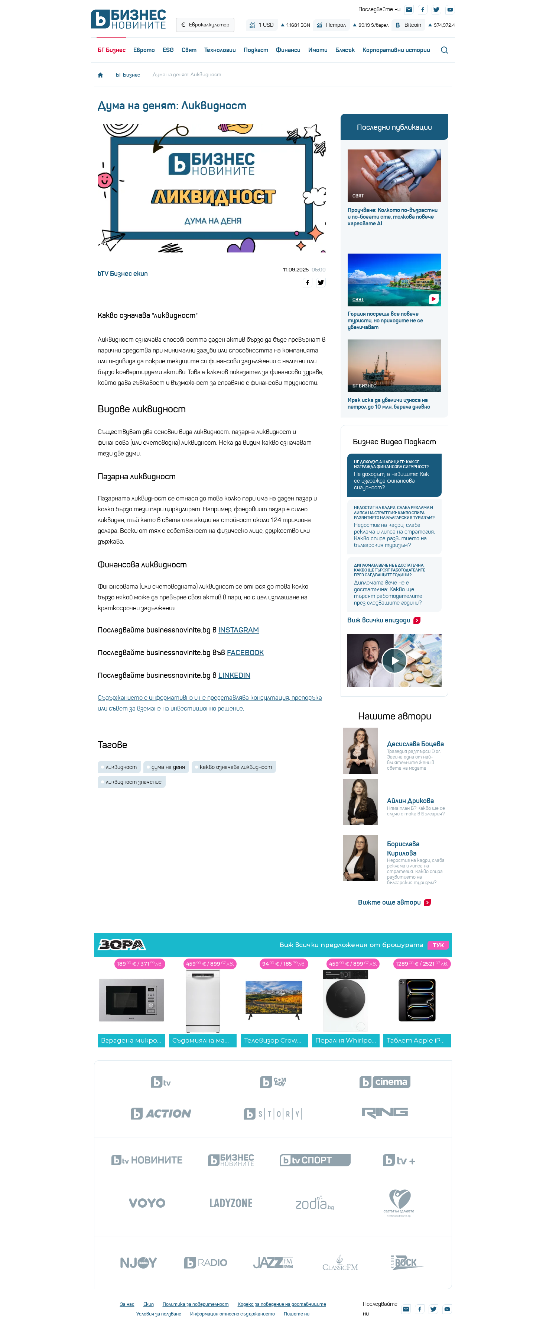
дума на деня (168, 767)
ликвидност (121, 767)
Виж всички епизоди (378, 620)
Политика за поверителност (196, 1304)
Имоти (318, 50)
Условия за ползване (158, 1314)
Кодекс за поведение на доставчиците (282, 1304)
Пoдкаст (256, 50)
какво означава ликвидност (236, 767)
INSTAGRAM (238, 630)
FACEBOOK (245, 652)
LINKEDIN (234, 675)
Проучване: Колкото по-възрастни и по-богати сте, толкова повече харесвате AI (393, 217)
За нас (127, 1304)
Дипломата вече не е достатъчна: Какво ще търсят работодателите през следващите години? (389, 570)
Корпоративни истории (396, 50)
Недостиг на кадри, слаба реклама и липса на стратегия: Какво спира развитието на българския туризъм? (394, 512)
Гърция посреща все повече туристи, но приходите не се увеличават (385, 320)
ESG (168, 50)
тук (438, 945)
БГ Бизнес (112, 50)
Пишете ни (296, 1314)
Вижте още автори (389, 902)
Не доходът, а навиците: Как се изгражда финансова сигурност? (391, 464)
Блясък (345, 50)
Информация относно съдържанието (232, 1314)
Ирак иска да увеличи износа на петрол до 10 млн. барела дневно (389, 403)
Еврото (144, 50)
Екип (148, 1304)
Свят (189, 50)
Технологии (220, 50)
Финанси (288, 50)
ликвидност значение (134, 782)
